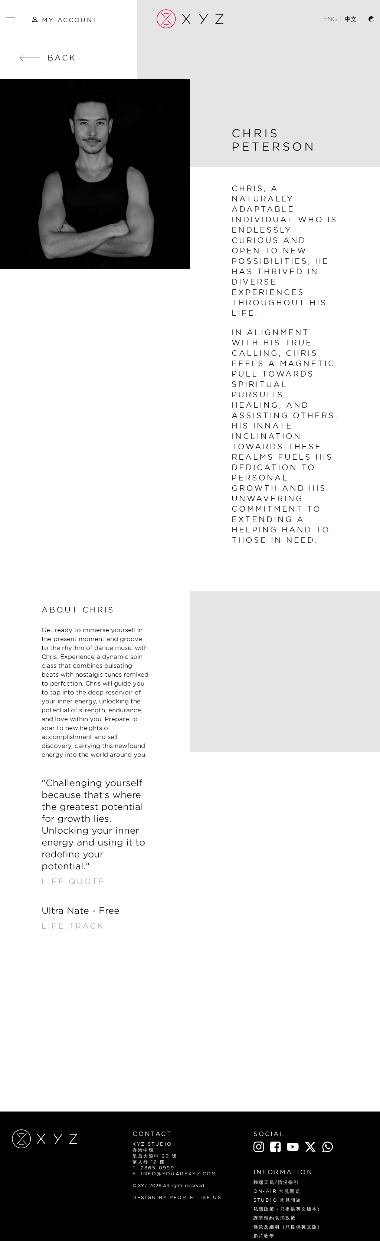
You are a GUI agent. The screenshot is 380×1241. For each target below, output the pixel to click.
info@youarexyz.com (179, 1173)
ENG (330, 19)
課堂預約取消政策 (274, 1218)
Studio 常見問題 (277, 1200)
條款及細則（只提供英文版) (287, 1226)
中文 (351, 19)
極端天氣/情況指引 (276, 1182)
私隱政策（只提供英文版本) (287, 1209)
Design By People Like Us (177, 1197)
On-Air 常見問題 (277, 1191)
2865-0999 (158, 1168)
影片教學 (264, 1235)
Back (62, 57)
